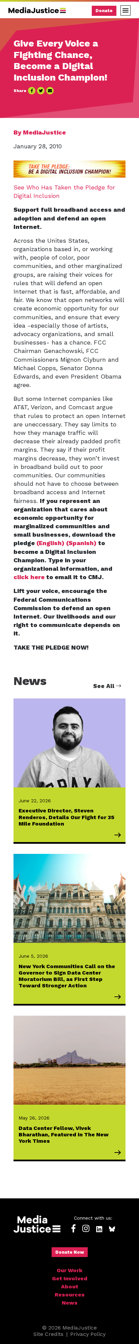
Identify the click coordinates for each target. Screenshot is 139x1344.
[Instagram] (86, 1229)
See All (104, 686)
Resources (70, 1294)
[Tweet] (41, 90)
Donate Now (69, 1252)
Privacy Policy (88, 1334)
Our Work (69, 1270)
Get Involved (69, 1278)
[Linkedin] (99, 1229)
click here (29, 576)
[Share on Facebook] (31, 90)
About (69, 1286)
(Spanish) (81, 542)
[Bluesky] (112, 1229)
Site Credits (48, 1334)
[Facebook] (73, 1229)
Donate (104, 10)
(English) (49, 542)
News (70, 1303)
